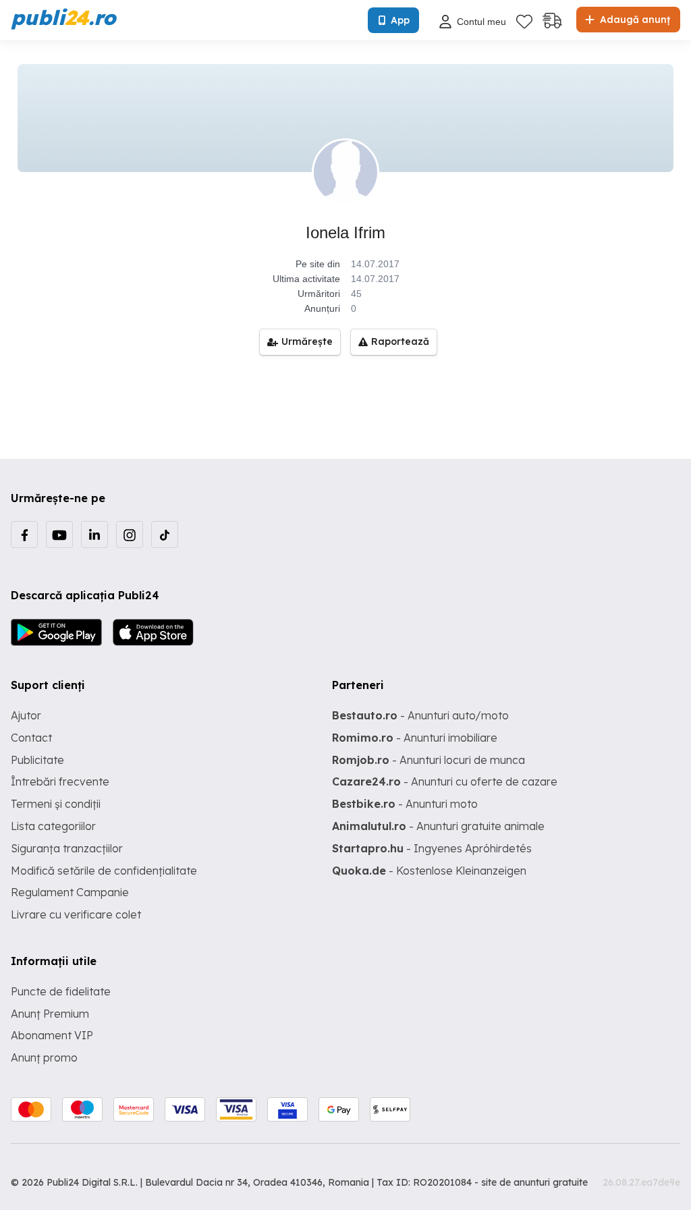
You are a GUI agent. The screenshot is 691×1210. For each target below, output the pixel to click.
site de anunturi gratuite (534, 1182)
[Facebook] (24, 534)
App (400, 20)
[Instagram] (129, 534)
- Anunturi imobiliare (414, 737)
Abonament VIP (52, 1035)
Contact (31, 737)
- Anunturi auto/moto (420, 715)
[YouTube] (59, 534)
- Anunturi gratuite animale (438, 826)
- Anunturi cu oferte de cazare (444, 781)
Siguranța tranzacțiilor (67, 848)
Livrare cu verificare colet (76, 914)
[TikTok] (164, 534)
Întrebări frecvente (60, 781)
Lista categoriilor (53, 826)
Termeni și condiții (56, 803)
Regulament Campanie (70, 892)
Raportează (400, 341)
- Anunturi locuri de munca (428, 760)
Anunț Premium (50, 1013)
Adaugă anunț (633, 19)
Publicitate (37, 760)
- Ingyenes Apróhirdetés (432, 848)
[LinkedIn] (94, 534)
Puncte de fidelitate (61, 991)
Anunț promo (44, 1057)
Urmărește (307, 341)
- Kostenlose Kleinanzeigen (429, 870)
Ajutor (26, 715)
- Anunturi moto (405, 803)
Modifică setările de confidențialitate (104, 870)
